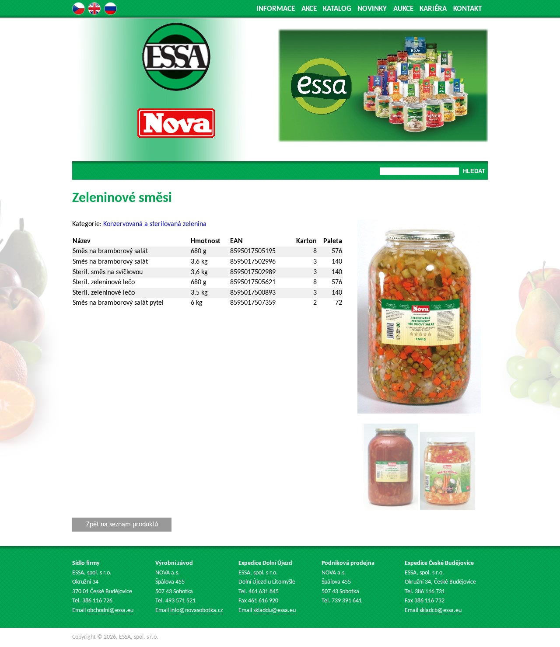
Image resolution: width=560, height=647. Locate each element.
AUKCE (403, 9)
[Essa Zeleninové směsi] (419, 411)
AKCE (309, 9)
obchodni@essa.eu (110, 610)
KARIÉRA (433, 9)
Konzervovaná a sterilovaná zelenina (154, 224)
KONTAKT (467, 9)
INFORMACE (275, 9)
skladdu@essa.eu (274, 610)
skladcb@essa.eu (441, 610)
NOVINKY (372, 9)
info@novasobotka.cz (196, 610)
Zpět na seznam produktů (122, 524)
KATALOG (337, 9)
